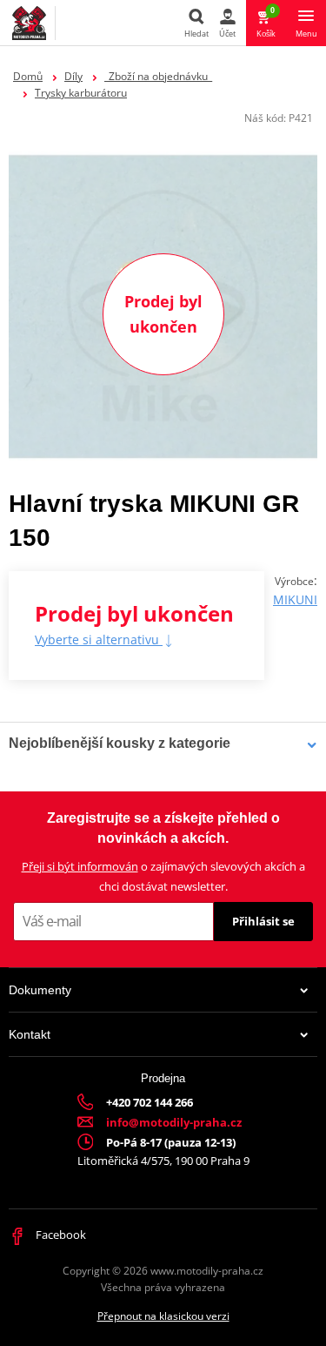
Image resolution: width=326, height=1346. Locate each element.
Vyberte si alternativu (99, 639)
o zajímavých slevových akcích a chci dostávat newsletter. (163, 876)
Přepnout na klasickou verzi (163, 1316)
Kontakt (29, 1034)
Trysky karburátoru (81, 92)
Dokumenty (40, 990)
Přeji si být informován (80, 866)
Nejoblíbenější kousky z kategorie (119, 743)
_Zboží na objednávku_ (158, 76)
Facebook (59, 1234)
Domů (28, 76)
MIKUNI (295, 599)
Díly (73, 76)
